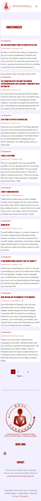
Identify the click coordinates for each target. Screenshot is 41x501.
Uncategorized (6, 41)
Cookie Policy (23, 493)
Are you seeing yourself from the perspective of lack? (19, 45)
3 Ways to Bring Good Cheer (10, 192)
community (20, 74)
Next (20, 376)
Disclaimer (24, 496)
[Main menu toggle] (36, 6)
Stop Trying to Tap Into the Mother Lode (14, 119)
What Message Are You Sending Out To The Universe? (18, 297)
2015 (2, 74)
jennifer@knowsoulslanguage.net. (20, 476)
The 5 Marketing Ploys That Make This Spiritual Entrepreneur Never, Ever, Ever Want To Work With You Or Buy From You (20, 84)
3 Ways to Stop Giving (8, 156)
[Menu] (5, 453)
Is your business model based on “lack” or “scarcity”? (19, 261)
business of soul (10, 74)
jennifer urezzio (30, 74)
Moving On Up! (5, 225)
